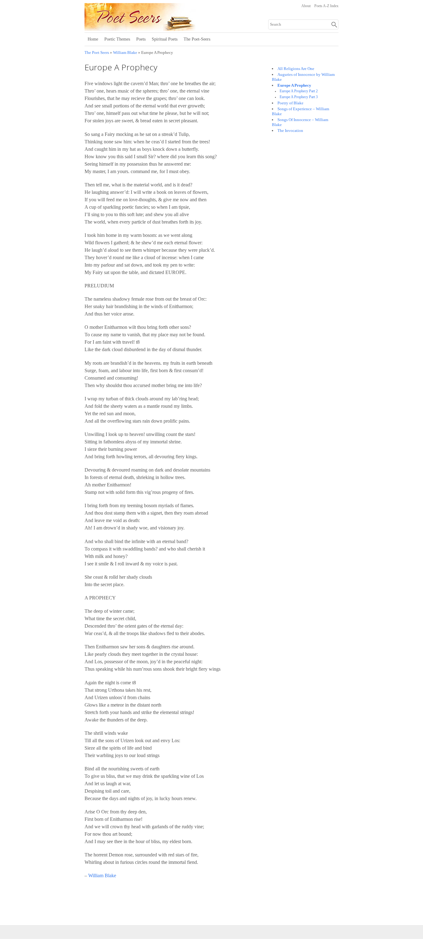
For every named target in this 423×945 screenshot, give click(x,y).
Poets (141, 39)
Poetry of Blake (290, 103)
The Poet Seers (97, 52)
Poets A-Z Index (326, 6)
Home (93, 39)
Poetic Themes (117, 39)
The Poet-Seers (197, 39)
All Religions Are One (295, 68)
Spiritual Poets (164, 39)
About (306, 6)
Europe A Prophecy (294, 85)
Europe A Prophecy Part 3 (299, 97)
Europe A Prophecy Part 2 (299, 91)
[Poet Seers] (161, 29)
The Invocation (290, 130)
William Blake (125, 52)
